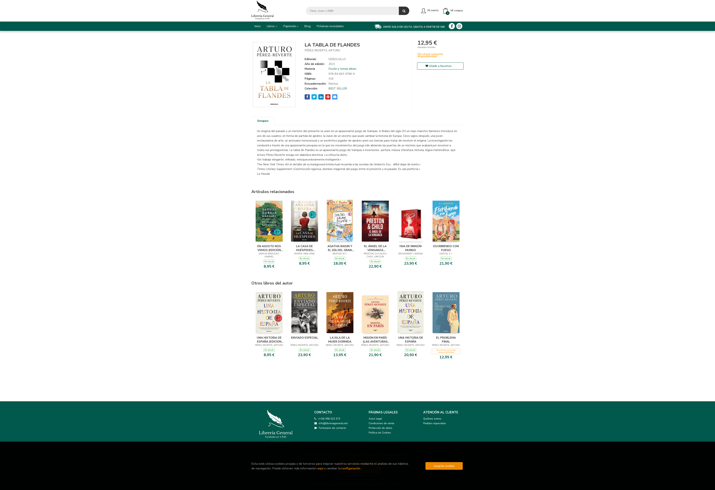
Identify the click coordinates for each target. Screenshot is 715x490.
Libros (271, 26)
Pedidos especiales (434, 423)
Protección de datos (380, 428)
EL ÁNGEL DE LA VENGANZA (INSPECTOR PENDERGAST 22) (375, 248)
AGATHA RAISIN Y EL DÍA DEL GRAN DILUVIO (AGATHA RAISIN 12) (339, 248)
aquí (320, 468)
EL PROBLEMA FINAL (446, 339)
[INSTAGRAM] (459, 26)
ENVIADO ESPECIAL (304, 338)
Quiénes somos (432, 418)
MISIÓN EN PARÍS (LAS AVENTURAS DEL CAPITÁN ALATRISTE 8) (375, 339)
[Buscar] (404, 11)
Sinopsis (262, 121)
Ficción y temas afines (342, 69)
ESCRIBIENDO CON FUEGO (446, 248)
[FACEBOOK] (452, 26)
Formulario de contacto (332, 428)
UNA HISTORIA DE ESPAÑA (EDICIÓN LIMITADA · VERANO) (269, 339)
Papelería (289, 26)
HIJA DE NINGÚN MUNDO (411, 248)
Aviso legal (375, 418)
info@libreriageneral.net (333, 423)
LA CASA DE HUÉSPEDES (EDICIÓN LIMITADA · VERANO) (304, 248)
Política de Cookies (380, 432)
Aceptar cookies (444, 466)
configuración (350, 468)
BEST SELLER (337, 88)
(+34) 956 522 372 (329, 418)
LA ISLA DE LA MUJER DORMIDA (339, 339)
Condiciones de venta (381, 423)
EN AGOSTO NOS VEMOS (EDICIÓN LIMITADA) (269, 248)
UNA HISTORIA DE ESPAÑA (410, 339)
